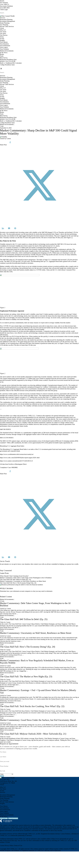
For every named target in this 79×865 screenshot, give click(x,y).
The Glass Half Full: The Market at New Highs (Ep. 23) (26, 676)
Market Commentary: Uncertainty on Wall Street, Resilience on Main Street (23, 581)
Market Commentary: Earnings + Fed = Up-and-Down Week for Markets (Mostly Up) (38, 691)
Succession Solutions (6, 6)
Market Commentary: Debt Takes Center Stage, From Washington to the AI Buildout (26, 578)
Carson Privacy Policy (7, 845)
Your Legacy (4, 47)
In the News (3, 52)
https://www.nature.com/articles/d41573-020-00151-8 (16, 461)
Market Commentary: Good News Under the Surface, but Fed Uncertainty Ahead (38, 720)
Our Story (3, 33)
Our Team (3, 31)
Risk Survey (4, 58)
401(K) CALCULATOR (7, 61)
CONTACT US (5, 66)
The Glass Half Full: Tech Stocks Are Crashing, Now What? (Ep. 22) (32, 706)
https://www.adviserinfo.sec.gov (61, 839)
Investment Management (7, 21)
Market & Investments (6, 51)
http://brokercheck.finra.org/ (8, 840)
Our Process (3, 35)
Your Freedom (4, 49)
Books (2, 54)
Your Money (4, 42)
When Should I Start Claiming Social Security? (14, 576)
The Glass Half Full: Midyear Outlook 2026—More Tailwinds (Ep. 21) (33, 734)
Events (2, 38)
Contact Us (3, 569)
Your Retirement (5, 45)
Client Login (4, 9)
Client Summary (13, 818)
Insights (2, 40)
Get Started (3, 595)
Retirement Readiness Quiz (8, 59)
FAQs (2, 37)
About (2, 28)
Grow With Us (4, 4)
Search (2, 1)
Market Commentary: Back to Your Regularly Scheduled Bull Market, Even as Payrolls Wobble (37, 661)
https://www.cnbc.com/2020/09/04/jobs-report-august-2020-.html (20, 457)
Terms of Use (18, 845)
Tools (1, 56)
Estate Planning (4, 23)
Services (2, 18)
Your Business (4, 44)
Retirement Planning (6, 19)
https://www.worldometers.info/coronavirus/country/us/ (17, 454)
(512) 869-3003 (5, 8)
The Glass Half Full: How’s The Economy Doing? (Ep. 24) (18, 583)
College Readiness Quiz (7, 65)
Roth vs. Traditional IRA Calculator (11, 63)
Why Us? (3, 30)
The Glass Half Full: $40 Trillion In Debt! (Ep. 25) (15, 579)
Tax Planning (4, 25)
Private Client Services (7, 26)
